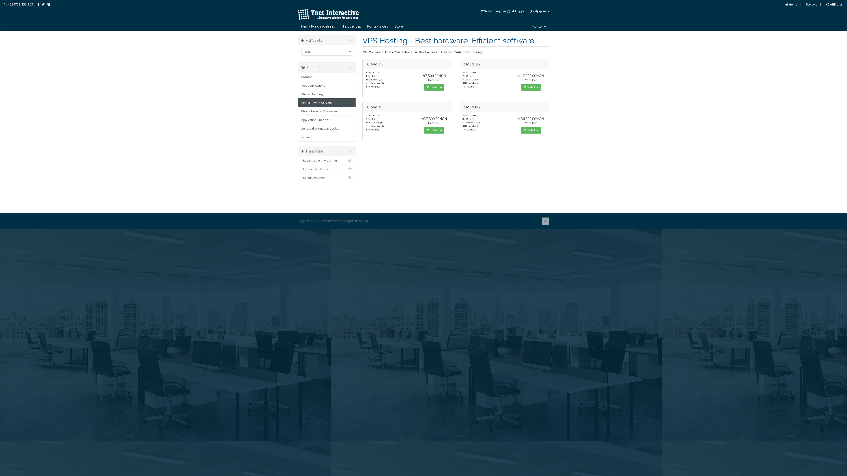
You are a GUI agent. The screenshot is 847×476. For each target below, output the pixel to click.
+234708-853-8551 (21, 4)
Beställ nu (435, 87)
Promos (307, 77)
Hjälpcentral (351, 26)
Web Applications (313, 85)
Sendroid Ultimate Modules (320, 128)
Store (399, 26)
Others (306, 137)
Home (792, 4)
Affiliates (836, 4)
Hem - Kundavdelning (318, 26)
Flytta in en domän (315, 169)
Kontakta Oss (377, 26)
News (813, 4)
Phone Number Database (319, 111)
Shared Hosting (312, 94)
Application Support (314, 120)
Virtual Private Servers (316, 103)
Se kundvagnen (313, 178)
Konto (538, 26)
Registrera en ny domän (319, 160)
